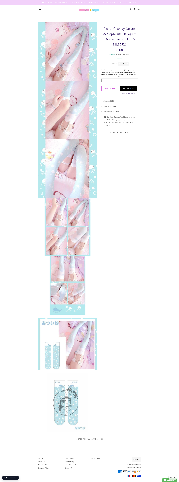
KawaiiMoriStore (135, 464)
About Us (41, 461)
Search (40, 458)
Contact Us (68, 468)
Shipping (112, 54)
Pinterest (96, 458)
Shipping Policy (43, 468)
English (135, 459)
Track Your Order (71, 464)
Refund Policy (69, 461)
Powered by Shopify (134, 467)
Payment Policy (43, 464)
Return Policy (69, 458)
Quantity (114, 63)
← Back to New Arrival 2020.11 (89, 439)
